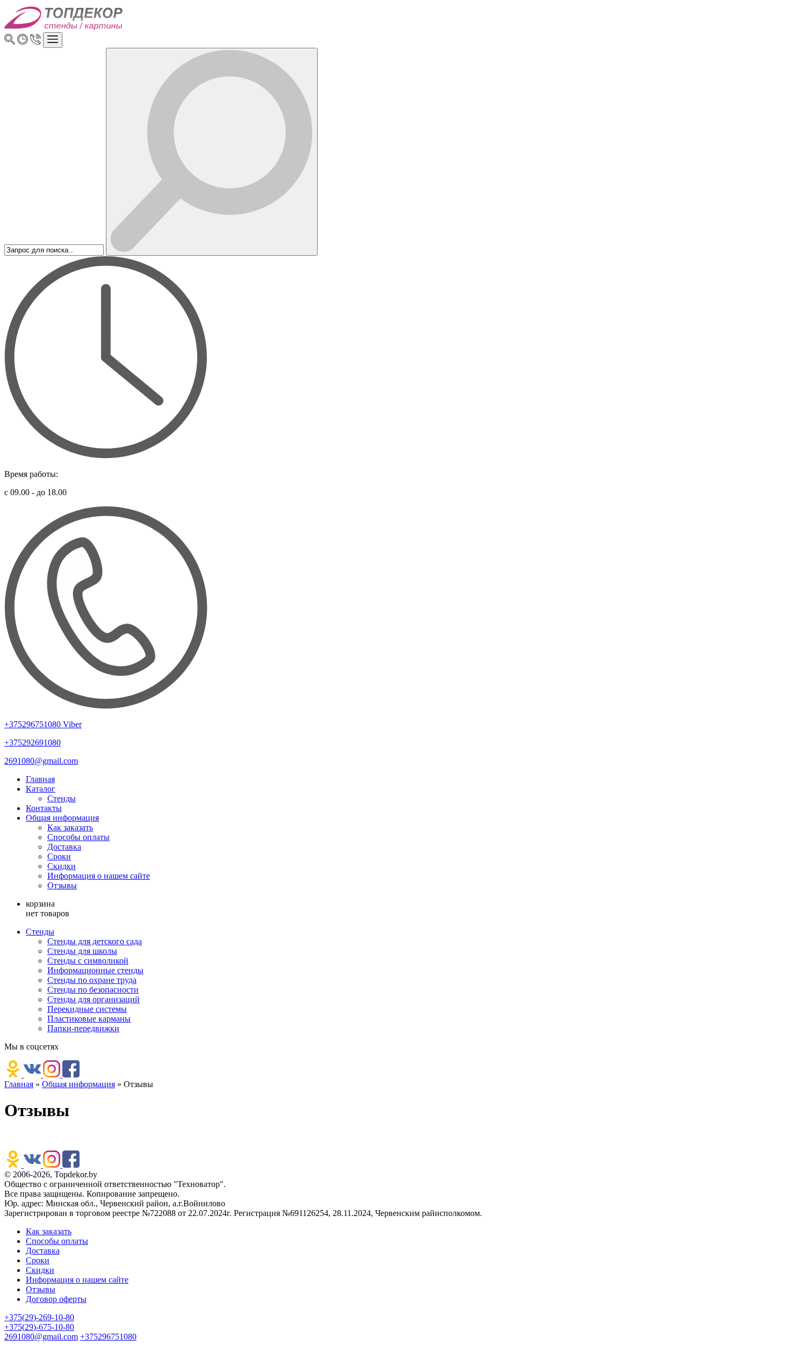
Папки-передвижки (83, 1028)
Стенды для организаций (93, 999)
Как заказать (70, 827)
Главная (40, 779)
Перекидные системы (87, 1009)
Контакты (44, 808)
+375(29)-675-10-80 (39, 1326)
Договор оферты (56, 1299)
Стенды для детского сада (94, 941)
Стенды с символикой (87, 960)
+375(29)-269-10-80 (39, 1317)
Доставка (64, 846)
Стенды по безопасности (93, 989)
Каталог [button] (40, 788)
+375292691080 (32, 742)
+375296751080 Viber (43, 724)
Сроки (59, 856)
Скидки (61, 866)
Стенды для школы (82, 951)
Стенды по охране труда (92, 980)
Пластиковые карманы (89, 1018)
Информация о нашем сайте (98, 875)
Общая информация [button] (62, 817)
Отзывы (62, 885)
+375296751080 (108, 1336)
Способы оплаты (78, 837)
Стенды (61, 798)
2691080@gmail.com (41, 760)
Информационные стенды (95, 970)
